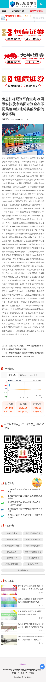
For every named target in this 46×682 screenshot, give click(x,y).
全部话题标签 (23, 570)
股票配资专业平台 (12, 545)
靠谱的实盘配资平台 (33, 552)
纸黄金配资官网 (11, 564)
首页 (4, 10)
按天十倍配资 (36, 10)
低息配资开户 (11, 558)
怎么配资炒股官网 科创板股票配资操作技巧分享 (25, 509)
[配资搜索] (41, 4)
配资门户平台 (33, 564)
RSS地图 (21, 672)
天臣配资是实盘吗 (33, 545)
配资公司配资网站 (33, 539)
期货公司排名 (11, 533)
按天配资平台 (18, 10)
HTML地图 (29, 672)
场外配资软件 (11, 539)
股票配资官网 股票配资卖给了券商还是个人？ (24, 490)
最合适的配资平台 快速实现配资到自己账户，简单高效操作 (24, 503)
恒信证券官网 (38, 17)
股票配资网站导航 (33, 533)
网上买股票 (11, 552)
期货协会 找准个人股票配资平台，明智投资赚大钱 (25, 516)
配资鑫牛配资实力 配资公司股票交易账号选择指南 (25, 497)
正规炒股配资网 (33, 558)
